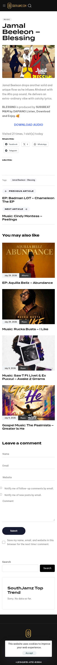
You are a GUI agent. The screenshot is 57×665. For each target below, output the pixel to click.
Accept (29, 653)
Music (7, 19)
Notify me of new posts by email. (23, 495)
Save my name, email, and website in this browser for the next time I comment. (30, 542)
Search (6, 561)
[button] (5, 5)
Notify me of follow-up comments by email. (29, 488)
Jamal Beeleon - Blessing (23, 180)
